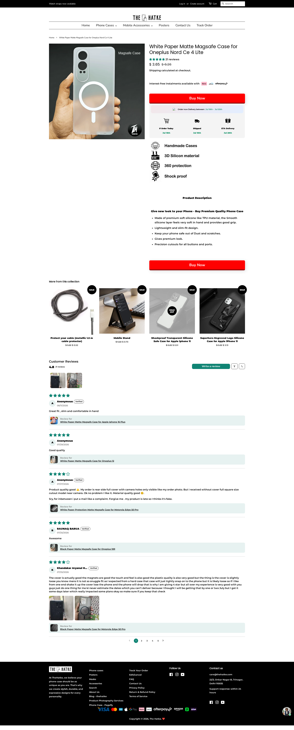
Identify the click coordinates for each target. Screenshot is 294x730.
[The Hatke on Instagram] (177, 675)
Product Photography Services (106, 700)
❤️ (163, 718)
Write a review (211, 366)
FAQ (131, 679)
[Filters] (234, 366)
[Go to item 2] (74, 380)
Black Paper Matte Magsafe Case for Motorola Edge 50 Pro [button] (92, 629)
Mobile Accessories (137, 25)
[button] (157, 59)
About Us (94, 692)
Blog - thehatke (98, 696)
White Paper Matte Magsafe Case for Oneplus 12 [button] (87, 461)
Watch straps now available (62, 3)
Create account (197, 3)
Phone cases (96, 670)
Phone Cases (105, 25)
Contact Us (182, 25)
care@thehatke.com (220, 674)
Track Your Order (138, 670)
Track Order (205, 25)
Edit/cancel (135, 674)
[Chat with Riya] (286, 711)
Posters (164, 25)
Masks (92, 679)
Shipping (155, 70)
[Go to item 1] (58, 380)
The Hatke (155, 718)
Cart (215, 3)
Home (86, 25)
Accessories (95, 683)
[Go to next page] (163, 641)
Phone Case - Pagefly (101, 705)
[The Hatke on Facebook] (171, 675)
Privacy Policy (137, 687)
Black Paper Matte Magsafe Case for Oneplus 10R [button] (87, 549)
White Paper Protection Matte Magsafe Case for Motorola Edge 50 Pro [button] (99, 509)
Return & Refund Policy (142, 692)
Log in (182, 3)
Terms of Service (138, 696)
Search (93, 687)
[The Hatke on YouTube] (182, 675)
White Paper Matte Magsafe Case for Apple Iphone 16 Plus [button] (92, 422)
